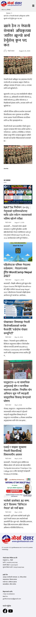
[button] (33, 6)
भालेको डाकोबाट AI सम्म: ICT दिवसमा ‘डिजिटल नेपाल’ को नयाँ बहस (16, 504)
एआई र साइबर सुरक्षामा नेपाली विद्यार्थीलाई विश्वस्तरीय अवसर (15, 450)
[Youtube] (10, 611)
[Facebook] (5, 611)
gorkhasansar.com (17, 547)
